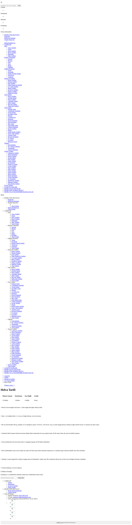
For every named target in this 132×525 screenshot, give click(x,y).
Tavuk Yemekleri (13, 177)
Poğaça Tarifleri (12, 91)
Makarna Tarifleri (13, 182)
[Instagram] (13, 506)
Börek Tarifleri (12, 80)
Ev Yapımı (11, 138)
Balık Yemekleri (12, 175)
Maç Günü (11, 124)
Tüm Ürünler (15, 206)
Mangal (10, 61)
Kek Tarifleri (11, 83)
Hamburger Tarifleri (13, 180)
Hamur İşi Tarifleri (9, 78)
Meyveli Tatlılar (12, 104)
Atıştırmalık (11, 148)
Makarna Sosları (12, 141)
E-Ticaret (61, 522)
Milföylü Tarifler (12, 93)
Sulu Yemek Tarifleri (14, 184)
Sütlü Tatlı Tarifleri (13, 106)
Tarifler (6, 377)
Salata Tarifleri (12, 172)
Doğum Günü (12, 109)
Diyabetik (10, 72)
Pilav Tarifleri (12, 169)
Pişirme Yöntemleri (9, 57)
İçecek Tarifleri (12, 128)
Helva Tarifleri (12, 96)
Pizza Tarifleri (12, 167)
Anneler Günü (12, 135)
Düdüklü (10, 67)
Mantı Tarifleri (12, 88)
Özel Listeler (8, 107)
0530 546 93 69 (23, 495)
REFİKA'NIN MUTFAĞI (11, 35)
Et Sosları (10, 140)
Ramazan (10, 119)
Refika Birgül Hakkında (15, 490)
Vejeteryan (11, 75)
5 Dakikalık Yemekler (14, 111)
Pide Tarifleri (11, 159)
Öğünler (6, 143)
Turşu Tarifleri (12, 48)
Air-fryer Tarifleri (13, 486)
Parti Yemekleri (12, 122)
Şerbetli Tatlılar (12, 98)
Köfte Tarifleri (12, 171)
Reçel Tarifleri (12, 52)
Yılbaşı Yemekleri (13, 127)
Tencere (10, 59)
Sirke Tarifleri (12, 56)
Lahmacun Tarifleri (13, 153)
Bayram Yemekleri (13, 137)
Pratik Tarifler (12, 487)
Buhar (9, 65)
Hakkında (7, 36)
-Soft (58, 522)
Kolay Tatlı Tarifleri (13, 133)
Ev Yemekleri (12, 179)
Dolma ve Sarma (12, 164)
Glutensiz (10, 77)
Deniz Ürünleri (12, 156)
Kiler (5, 46)
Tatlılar (10, 482)
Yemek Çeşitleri (8, 151)
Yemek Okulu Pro (9, 39)
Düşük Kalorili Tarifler (14, 73)
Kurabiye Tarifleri (13, 90)
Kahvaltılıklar (12, 145)
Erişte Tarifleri (12, 161)
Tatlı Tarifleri (8, 95)
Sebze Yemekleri (12, 154)
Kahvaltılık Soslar (13, 125)
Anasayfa (7, 376)
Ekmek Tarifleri (12, 82)
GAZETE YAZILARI (10, 187)
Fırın (9, 62)
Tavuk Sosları (12, 112)
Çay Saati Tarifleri (13, 86)
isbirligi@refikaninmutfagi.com (22, 497)
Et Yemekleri (11, 162)
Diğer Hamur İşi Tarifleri (15, 85)
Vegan (9, 70)
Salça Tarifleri (12, 51)
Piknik (10, 130)
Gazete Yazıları (12, 492)
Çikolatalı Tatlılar (13, 101)
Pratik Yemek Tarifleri (14, 132)
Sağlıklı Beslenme (9, 69)
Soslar (9, 49)
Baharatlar (11, 54)
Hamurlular (11, 484)
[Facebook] (13, 514)
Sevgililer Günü (12, 114)
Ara (19, 5)
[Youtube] (13, 503)
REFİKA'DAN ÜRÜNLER (12, 188)
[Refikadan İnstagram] (13, 510)
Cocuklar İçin (12, 117)
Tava (9, 64)
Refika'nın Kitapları (9, 38)
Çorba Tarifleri (12, 166)
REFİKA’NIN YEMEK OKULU (14, 190)
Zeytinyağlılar (12, 158)
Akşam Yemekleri (13, 150)
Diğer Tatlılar (11, 103)
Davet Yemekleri (12, 120)
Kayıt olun (21, 478)
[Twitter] (13, 518)
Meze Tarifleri (12, 174)
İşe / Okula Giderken (14, 146)
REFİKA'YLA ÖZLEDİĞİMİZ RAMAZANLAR (18, 192)
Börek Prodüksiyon (9, 43)
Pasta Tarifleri (12, 99)
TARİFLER (7, 44)
